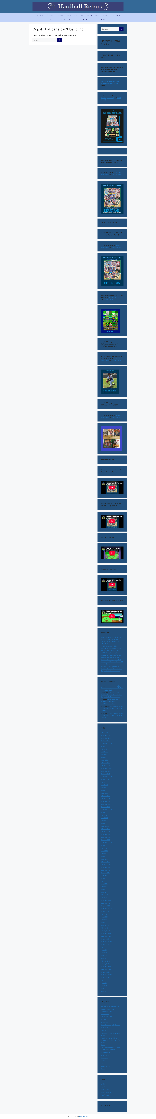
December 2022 (106, 834)
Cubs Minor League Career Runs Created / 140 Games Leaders (112, 709)
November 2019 (106, 936)
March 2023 (105, 826)
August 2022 (105, 845)
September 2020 (106, 909)
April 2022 (104, 856)
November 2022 (106, 837)
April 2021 (104, 889)
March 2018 (104, 991)
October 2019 (105, 939)
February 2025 (105, 763)
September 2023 (106, 809)
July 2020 (104, 914)
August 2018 (105, 977)
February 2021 (105, 895)
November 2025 (106, 738)
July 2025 (104, 749)
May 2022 (104, 853)
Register (103, 20)
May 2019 (104, 953)
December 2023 (106, 801)
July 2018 (104, 980)
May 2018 (104, 986)
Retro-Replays (116, 15)
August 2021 (105, 878)
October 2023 (105, 807)
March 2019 (104, 958)
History (82, 15)
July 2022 (104, 848)
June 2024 (104, 785)
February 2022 (105, 862)
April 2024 (104, 790)
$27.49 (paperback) (115, 297)
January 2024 (105, 798)
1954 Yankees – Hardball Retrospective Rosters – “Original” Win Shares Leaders (111, 695)
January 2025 (105, 765)
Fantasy (89, 15)
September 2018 (106, 975)
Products (95, 20)
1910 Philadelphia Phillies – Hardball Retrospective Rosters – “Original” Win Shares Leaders (111, 648)
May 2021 (104, 887)
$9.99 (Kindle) (116, 174)
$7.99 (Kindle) (116, 360)
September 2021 (106, 876)
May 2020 (104, 920)
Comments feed (106, 1092)
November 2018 (106, 969)
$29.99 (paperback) (107, 98)
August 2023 (105, 812)
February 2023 (105, 829)
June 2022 (104, 851)
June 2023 (104, 818)
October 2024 (105, 774)
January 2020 (105, 931)
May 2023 (104, 820)
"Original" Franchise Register (110, 1006)
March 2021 (104, 892)
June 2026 (104, 732)
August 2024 (105, 779)
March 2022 (105, 859)
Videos (97, 15)
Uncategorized (105, 1066)
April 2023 (104, 823)
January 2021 (105, 898)
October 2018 (105, 972)
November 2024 (106, 771)
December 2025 (106, 735)
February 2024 (105, 796)
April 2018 (104, 988)
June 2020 (104, 917)
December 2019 (106, 933)
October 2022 (105, 840)
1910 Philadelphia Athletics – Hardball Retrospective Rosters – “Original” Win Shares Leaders (111, 655)
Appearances (54, 20)
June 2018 (104, 983)
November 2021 (106, 870)
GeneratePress (83, 1116)
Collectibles (60, 15)
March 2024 (105, 793)
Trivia (78, 20)
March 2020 (105, 925)
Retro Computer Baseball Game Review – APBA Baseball (112, 688)
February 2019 (105, 961)
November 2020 (106, 903)
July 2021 (104, 881)
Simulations (50, 15)
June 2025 (104, 752)
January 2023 (105, 831)
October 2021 (105, 873)
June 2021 (104, 884)
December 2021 (106, 867)
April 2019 (104, 955)
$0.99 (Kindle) (116, 417)
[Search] (59, 40)
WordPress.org (105, 1095)
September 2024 (106, 776)
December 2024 (106, 768)
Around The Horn (72, 15)
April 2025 (104, 757)
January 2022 (105, 865)
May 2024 (104, 787)
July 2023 (104, 815)
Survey (71, 20)
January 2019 (105, 964)
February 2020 (105, 928)
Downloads (86, 20)
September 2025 (106, 743)
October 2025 (105, 741)
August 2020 (105, 911)
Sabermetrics (39, 15)
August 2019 (105, 944)
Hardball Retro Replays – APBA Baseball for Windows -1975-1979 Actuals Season (112, 662)
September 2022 (106, 842)
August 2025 (105, 746)
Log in (103, 1087)
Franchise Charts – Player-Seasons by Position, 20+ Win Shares (110, 1040)
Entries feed (105, 1089)
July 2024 (104, 782)
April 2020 (104, 922)
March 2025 (105, 760)
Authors (104, 15)
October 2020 (105, 906)
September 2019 (106, 942)
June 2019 (104, 950)
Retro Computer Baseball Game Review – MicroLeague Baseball (109, 702)
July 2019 (104, 947)
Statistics (63, 20)
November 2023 (106, 804)
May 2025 (104, 754)
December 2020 (106, 900)
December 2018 (106, 966)
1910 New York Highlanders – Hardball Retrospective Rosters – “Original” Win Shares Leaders (111, 669)
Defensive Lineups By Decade (110, 1025)
